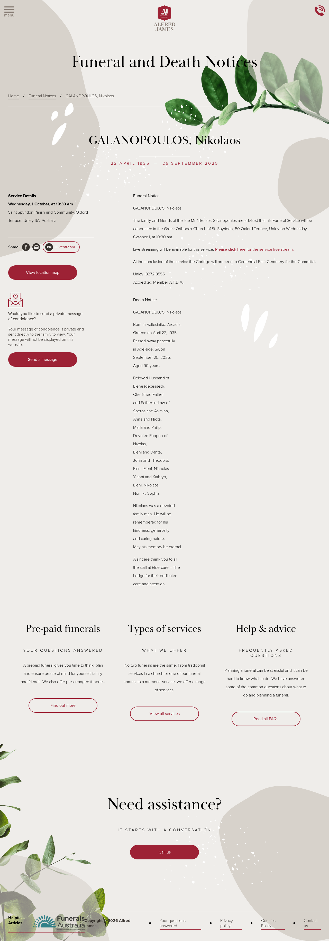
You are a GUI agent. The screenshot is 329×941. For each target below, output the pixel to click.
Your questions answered (173, 923)
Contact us (310, 923)
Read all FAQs (265, 718)
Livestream (65, 247)
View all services (165, 713)
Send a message (42, 359)
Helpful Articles (15, 920)
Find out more (63, 705)
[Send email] (36, 247)
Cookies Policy (268, 923)
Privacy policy (226, 923)
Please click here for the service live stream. (254, 249)
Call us (165, 852)
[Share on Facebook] (26, 247)
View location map (42, 272)
